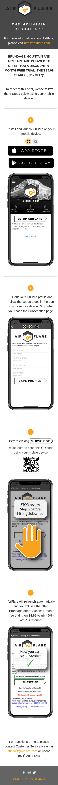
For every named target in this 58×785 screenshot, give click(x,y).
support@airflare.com (22, 751)
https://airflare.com (37, 43)
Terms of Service (36, 779)
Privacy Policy (20, 779)
